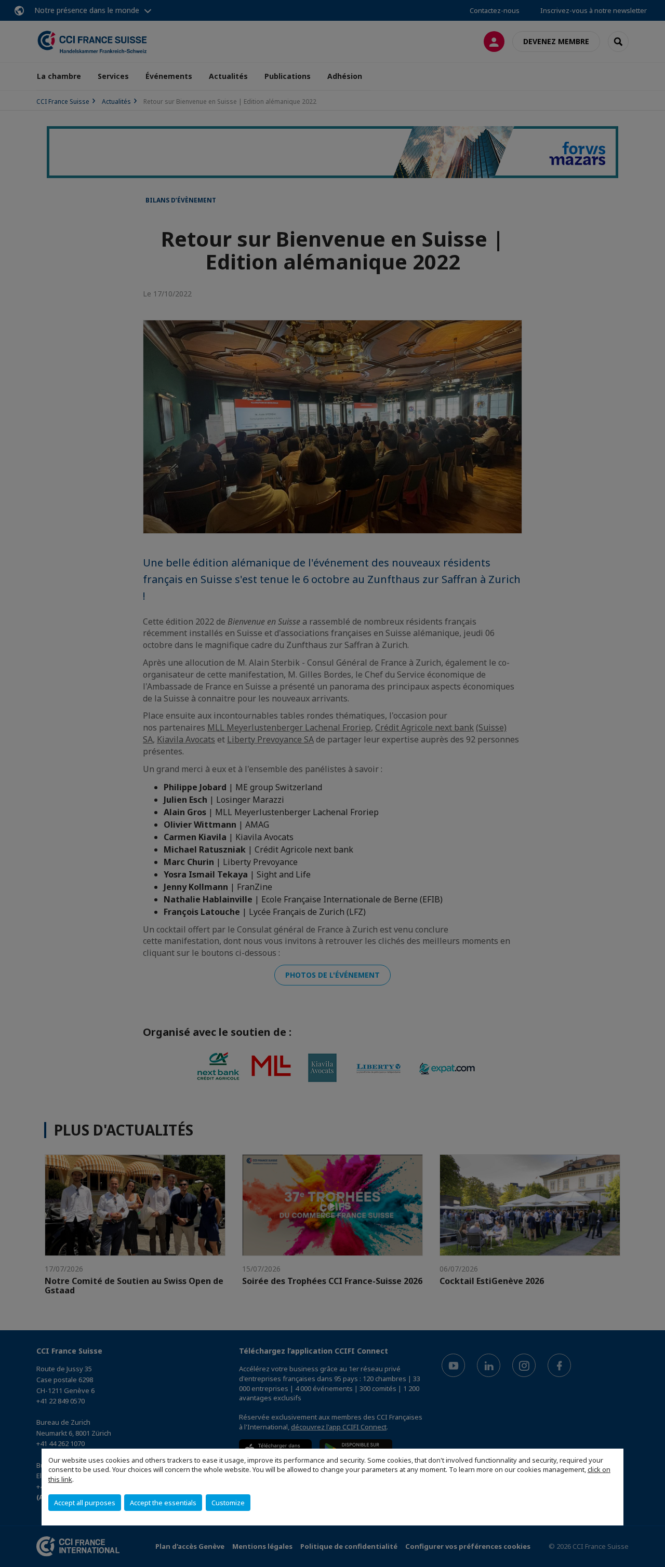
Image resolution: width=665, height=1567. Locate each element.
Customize (228, 1502)
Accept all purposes (84, 1502)
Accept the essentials (163, 1502)
